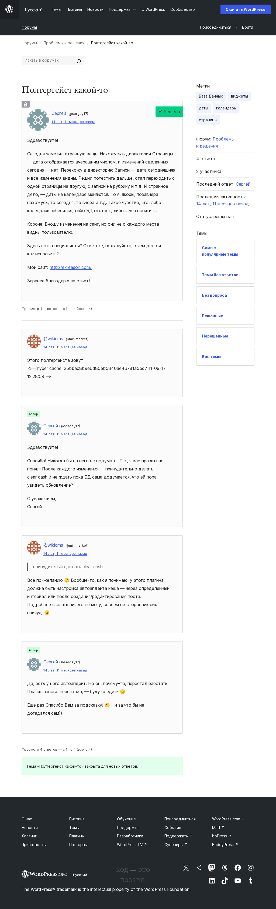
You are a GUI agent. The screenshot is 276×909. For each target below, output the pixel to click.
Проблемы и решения (64, 43)
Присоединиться (180, 819)
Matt (218, 827)
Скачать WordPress (245, 9)
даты (203, 108)
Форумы (29, 27)
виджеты (239, 96)
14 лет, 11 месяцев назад (73, 122)
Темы (74, 827)
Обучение (126, 819)
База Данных (211, 96)
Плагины (77, 836)
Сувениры (176, 844)
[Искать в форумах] (79, 60)
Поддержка (128, 827)
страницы (208, 120)
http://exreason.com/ (71, 267)
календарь (226, 108)
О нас (27, 819)
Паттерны (78, 844)
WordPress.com (228, 819)
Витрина (77, 819)
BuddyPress (225, 844)
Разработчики (130, 836)
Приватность (34, 844)
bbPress (222, 836)
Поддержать (178, 836)
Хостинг (29, 836)
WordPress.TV (132, 844)
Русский (80, 875)
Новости (30, 827)
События (172, 827)
